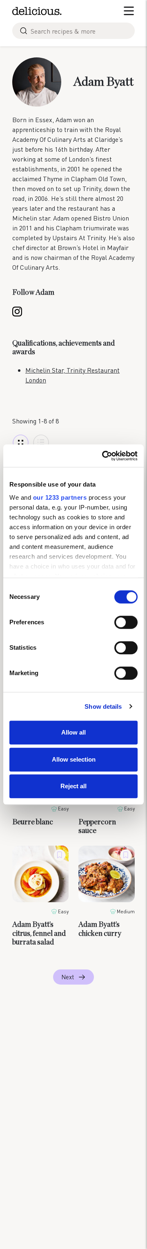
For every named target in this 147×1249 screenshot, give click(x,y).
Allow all (73, 732)
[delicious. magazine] (37, 11)
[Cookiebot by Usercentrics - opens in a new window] (104, 455)
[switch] (126, 622)
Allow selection (74, 759)
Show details (103, 706)
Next (67, 977)
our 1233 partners (60, 497)
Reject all (73, 786)
